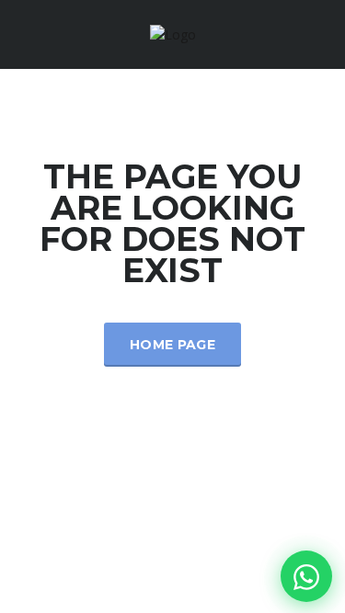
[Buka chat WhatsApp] (306, 576)
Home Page (172, 344)
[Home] (173, 33)
